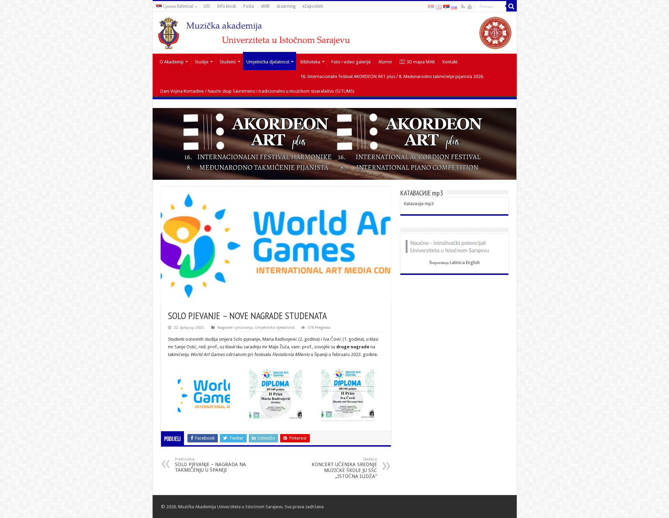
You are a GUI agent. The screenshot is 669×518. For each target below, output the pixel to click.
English (473, 262)
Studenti (228, 61)
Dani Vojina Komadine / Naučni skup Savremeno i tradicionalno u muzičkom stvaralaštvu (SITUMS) (257, 91)
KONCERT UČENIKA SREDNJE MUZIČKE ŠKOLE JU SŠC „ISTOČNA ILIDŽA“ (344, 468)
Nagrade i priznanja (235, 327)
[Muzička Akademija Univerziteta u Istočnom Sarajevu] (335, 33)
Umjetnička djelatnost (267, 61)
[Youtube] (469, 6)
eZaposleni (312, 6)
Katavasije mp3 (419, 203)
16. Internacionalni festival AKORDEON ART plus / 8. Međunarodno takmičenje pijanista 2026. (392, 76)
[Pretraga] (511, 6)
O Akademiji (172, 61)
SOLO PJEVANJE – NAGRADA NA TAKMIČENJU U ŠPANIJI (210, 465)
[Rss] (463, 6)
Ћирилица (439, 262)
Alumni (385, 61)
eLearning (286, 6)
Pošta (248, 6)
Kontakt (450, 61)
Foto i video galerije (351, 61)
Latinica (457, 262)
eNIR (265, 6)
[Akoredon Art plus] (335, 143)
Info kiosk (226, 6)
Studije (201, 61)
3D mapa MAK (421, 61)
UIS (206, 6)
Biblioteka (310, 61)
